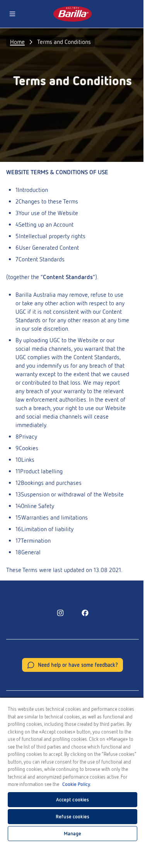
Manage (73, 833)
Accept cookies (72, 800)
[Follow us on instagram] (60, 613)
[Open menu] (12, 14)
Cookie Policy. (76, 784)
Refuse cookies (72, 816)
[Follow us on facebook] (85, 613)
